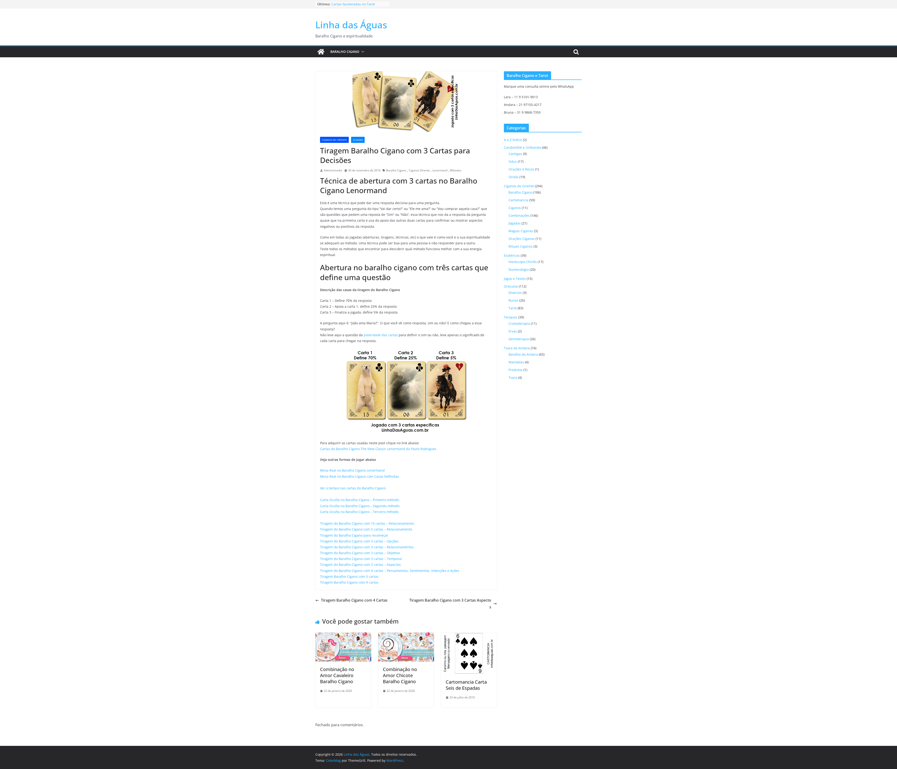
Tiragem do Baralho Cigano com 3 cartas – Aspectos (360, 564)
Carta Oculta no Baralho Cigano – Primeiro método (359, 500)
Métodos (455, 170)
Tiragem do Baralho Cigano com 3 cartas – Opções (359, 541)
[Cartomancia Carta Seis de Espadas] (469, 635)
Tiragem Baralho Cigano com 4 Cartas (354, 600)
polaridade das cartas (381, 335)
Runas (513, 300)
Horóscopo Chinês (523, 262)
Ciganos (515, 208)
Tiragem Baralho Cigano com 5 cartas (349, 576)
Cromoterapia (519, 323)
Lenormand (439, 170)
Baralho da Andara (523, 354)
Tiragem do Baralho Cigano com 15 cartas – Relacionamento (367, 523)
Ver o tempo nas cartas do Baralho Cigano (353, 488)
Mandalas (516, 362)
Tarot (513, 308)
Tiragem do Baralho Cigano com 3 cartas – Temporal (361, 558)
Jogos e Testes (515, 278)
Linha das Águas (351, 24)
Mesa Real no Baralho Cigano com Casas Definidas (359, 476)
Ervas (513, 331)
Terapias (510, 317)
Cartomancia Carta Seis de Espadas (466, 685)
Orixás (514, 177)
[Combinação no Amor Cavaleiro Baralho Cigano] (343, 635)
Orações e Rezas (521, 169)
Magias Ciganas (521, 231)
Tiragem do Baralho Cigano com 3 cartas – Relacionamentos (367, 547)
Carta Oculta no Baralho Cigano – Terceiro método (359, 511)
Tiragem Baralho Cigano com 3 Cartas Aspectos (450, 604)
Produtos (516, 370)
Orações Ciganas (522, 238)
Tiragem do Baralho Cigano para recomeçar (354, 535)
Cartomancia (518, 200)
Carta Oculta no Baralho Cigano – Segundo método (359, 506)
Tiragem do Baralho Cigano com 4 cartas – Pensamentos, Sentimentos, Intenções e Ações (389, 570)
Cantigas (515, 154)
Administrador (333, 170)
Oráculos (511, 286)
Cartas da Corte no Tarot (350, 4)
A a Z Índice (513, 139)
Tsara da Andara (517, 348)
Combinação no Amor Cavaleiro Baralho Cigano (337, 675)
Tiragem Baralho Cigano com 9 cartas (349, 582)
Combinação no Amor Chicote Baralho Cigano (400, 675)
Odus (513, 161)
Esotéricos (512, 255)
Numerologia (519, 269)
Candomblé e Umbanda (522, 147)
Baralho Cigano (344, 51)
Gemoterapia (519, 339)
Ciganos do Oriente (334, 139)
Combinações (519, 215)
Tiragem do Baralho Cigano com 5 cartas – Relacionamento (366, 529)
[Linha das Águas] (321, 51)
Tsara (513, 377)
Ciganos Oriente (419, 170)
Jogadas (358, 139)
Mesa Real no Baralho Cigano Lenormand (352, 470)
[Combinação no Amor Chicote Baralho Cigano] (406, 635)
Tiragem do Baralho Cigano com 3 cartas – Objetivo (360, 553)
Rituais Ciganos (521, 246)
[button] (361, 51)
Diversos (515, 292)
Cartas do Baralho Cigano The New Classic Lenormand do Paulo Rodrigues (378, 449)
